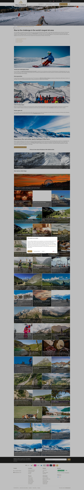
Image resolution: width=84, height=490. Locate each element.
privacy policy (51, 245)
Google (55, 245)
